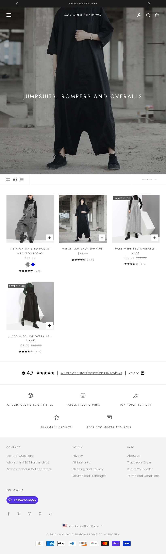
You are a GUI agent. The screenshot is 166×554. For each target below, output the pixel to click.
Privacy (77, 456)
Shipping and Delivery (88, 469)
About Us (133, 456)
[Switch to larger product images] (8, 179)
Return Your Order (140, 469)
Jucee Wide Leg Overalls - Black (30, 338)
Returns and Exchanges (89, 476)
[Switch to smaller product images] (15, 179)
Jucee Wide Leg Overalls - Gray (135, 251)
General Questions (20, 456)
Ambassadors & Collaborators (28, 469)
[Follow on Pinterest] (40, 514)
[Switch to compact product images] (21, 179)
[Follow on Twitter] (19, 514)
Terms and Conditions (143, 476)
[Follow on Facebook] (8, 514)
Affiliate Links (81, 462)
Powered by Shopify (104, 534)
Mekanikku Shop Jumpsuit (83, 249)
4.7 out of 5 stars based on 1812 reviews (91, 373)
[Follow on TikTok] (51, 514)
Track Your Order (139, 462)
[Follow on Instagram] (30, 514)
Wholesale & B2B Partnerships (27, 462)
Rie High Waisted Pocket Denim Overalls (30, 251)
